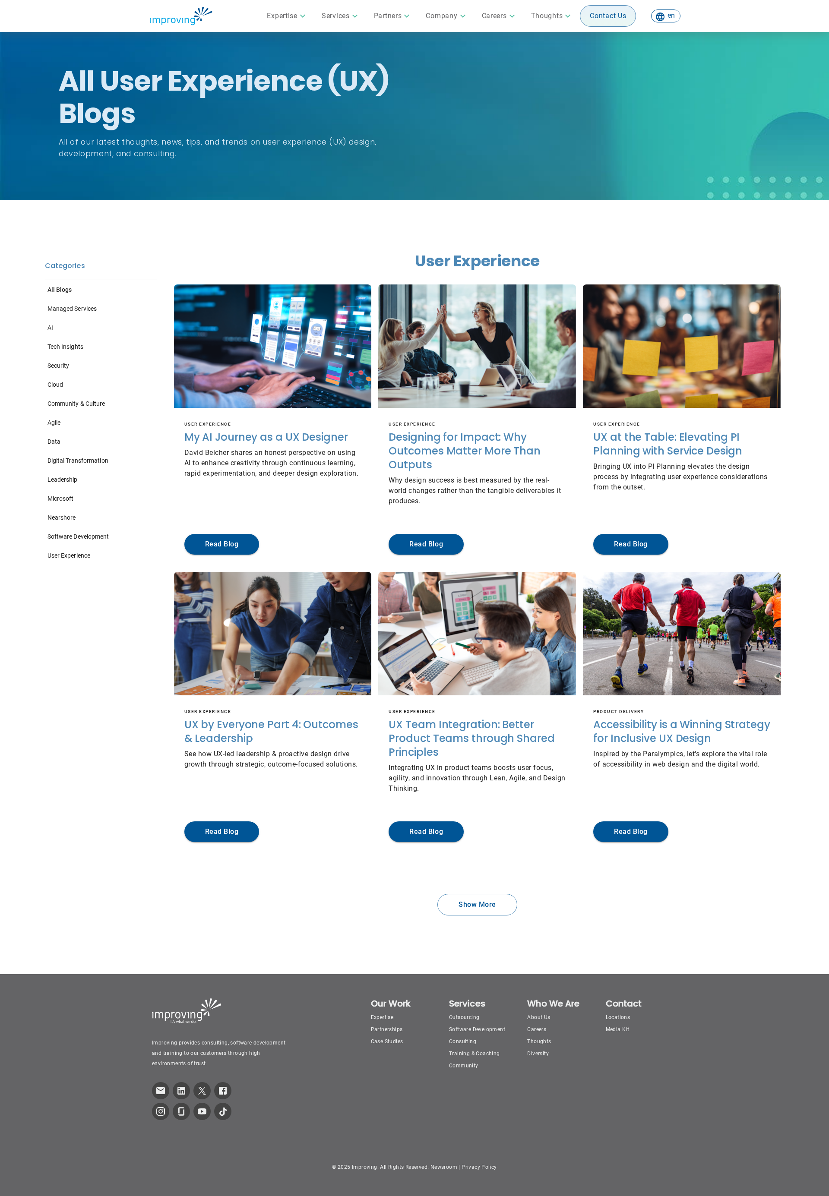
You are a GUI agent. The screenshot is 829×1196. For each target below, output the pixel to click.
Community (463, 1066)
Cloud (55, 384)
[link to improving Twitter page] (202, 1090)
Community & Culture (76, 403)
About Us (538, 1017)
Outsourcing (464, 1017)
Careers (536, 1029)
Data (53, 441)
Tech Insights (65, 346)
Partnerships (387, 1029)
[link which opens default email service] (160, 1090)
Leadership (62, 479)
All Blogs (59, 289)
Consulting (462, 1041)
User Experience (69, 555)
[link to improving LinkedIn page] (181, 1090)
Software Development (78, 536)
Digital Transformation (77, 460)
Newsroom (443, 1167)
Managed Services (72, 308)
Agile (54, 422)
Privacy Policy (479, 1167)
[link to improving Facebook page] (222, 1090)
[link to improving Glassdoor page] (181, 1111)
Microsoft (60, 498)
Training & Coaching (474, 1054)
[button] (287, 16)
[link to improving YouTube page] (202, 1111)
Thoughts (539, 1041)
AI (50, 327)
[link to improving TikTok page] (222, 1111)
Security (58, 365)
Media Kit (618, 1029)
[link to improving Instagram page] (160, 1111)
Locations (618, 1017)
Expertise (382, 1017)
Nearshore (61, 517)
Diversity (538, 1054)
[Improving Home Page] (181, 16)
